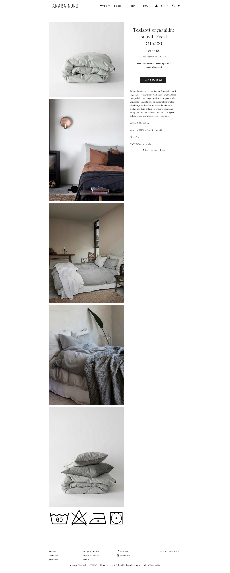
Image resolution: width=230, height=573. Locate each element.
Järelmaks (53, 559)
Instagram (125, 555)
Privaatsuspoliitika (91, 555)
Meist (132, 6)
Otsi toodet (54, 555)
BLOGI (86, 559)
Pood (118, 6)
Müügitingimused (91, 551)
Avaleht (105, 6)
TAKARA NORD (174, 551)
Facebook (124, 551)
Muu (146, 6)
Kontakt (52, 551)
